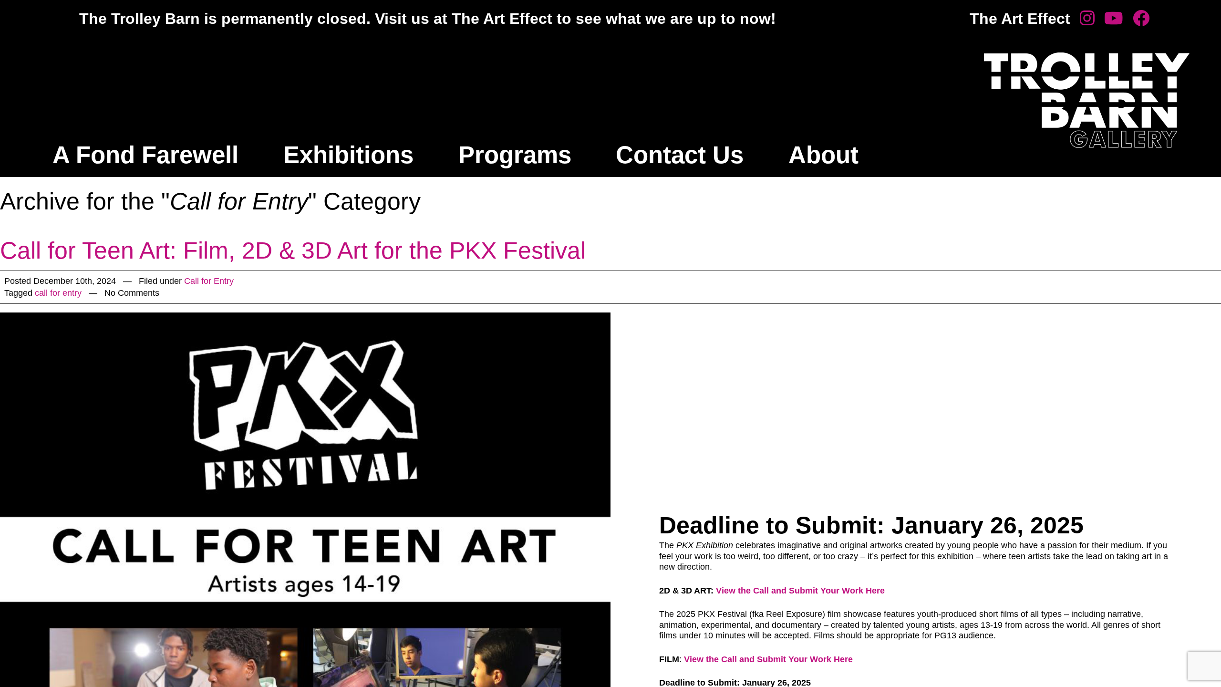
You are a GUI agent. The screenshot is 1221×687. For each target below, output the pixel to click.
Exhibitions (348, 154)
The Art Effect (1020, 18)
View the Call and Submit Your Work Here (800, 590)
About (823, 154)
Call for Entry (209, 281)
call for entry (58, 293)
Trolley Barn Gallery (1087, 100)
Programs (514, 154)
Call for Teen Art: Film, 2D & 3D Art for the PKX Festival (293, 250)
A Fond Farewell (145, 154)
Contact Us (680, 154)
